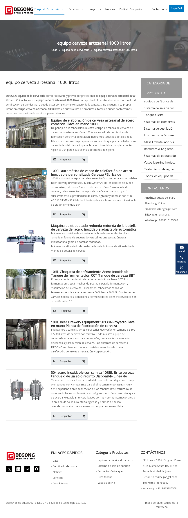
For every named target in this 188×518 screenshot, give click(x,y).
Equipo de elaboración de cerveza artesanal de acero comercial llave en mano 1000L (92, 122)
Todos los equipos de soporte (163, 176)
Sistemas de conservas (159, 122)
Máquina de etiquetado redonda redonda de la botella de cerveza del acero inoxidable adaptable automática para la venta (94, 227)
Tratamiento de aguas (159, 169)
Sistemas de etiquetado (160, 156)
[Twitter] (9, 469)
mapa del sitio (153, 502)
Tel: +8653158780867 (155, 482)
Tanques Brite (154, 115)
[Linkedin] (18, 469)
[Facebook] (36, 469)
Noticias (57, 472)
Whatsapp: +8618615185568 (160, 488)
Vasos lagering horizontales (163, 162)
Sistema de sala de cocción (162, 108)
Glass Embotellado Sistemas (163, 142)
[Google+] (27, 469)
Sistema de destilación (159, 128)
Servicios (58, 477)
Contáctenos (60, 483)
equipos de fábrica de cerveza (163, 101)
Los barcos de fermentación (163, 135)
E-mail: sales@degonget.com (160, 477)
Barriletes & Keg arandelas (162, 149)
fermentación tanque (110, 471)
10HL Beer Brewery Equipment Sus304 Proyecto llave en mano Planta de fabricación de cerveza (93, 323)
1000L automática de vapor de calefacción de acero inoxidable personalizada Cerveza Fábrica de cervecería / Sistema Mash (91, 172)
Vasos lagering (106, 482)
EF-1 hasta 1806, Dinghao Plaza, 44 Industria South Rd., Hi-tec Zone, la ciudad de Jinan (162, 465)
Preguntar (66, 159)
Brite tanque (105, 477)
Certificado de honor (65, 466)
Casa (56, 460)
